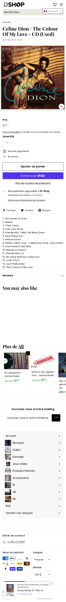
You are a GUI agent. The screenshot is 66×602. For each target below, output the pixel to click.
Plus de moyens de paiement (33, 183)
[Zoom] (61, 106)
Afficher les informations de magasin (26, 200)
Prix (5, 120)
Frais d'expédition (12, 132)
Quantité (8, 136)
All (21, 346)
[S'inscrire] (56, 417)
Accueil (6, 22)
